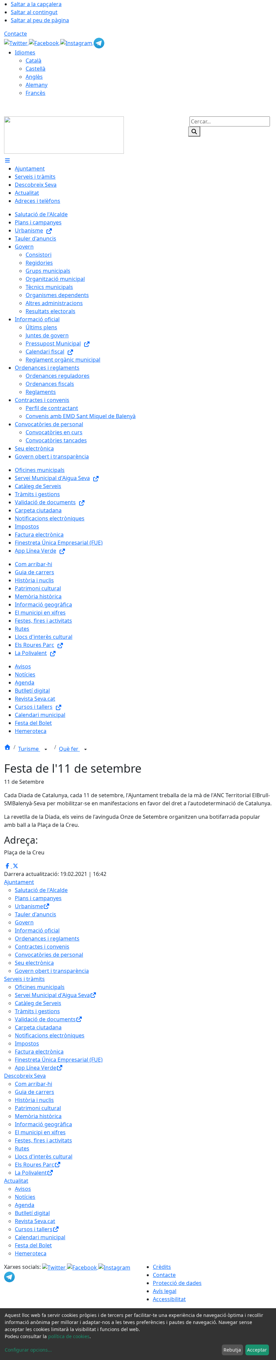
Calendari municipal (40, 1237)
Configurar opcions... (28, 1350)
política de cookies (69, 1336)
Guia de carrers (34, 1092)
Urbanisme (29, 906)
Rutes (22, 1148)
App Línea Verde (35, 1067)
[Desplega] (45, 749)
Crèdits (162, 1267)
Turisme (29, 748)
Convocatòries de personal (49, 954)
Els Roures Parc (34, 1164)
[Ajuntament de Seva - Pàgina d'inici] (64, 134)
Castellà (35, 68)
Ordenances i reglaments (47, 938)
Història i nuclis (34, 1100)
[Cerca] (194, 131)
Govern (24, 922)
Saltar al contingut (34, 12)
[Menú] (7, 160)
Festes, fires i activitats (43, 1140)
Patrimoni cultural (38, 1108)
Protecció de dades (177, 1283)
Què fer (69, 748)
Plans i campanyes (38, 898)
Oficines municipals (40, 987)
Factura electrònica (39, 1051)
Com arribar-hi (33, 1084)
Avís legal (164, 1291)
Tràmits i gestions (37, 1011)
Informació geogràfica (43, 1124)
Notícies (25, 1197)
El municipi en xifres (40, 1132)
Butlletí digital (32, 1213)
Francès (35, 93)
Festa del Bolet (33, 1245)
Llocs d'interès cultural (43, 1156)
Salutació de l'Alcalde (41, 890)
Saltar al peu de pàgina (40, 20)
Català (33, 60)
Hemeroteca (30, 1253)
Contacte (15, 33)
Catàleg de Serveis (38, 1003)
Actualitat (16, 1180)
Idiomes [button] (25, 52)
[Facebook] (44, 42)
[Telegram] (99, 42)
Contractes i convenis (42, 946)
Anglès (34, 76)
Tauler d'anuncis (35, 914)
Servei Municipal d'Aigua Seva (52, 995)
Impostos (27, 1043)
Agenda (24, 1205)
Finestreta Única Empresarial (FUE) (59, 1059)
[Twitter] (16, 42)
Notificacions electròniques (49, 1035)
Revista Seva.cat (35, 1221)
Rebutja (232, 1350)
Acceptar (257, 1350)
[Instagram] (77, 42)
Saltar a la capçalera (36, 4)
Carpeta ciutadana (38, 1027)
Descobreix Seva (25, 1075)
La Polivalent (31, 1172)
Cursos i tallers (34, 1229)
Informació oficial (37, 930)
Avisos (23, 1188)
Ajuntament (19, 882)
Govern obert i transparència (52, 971)
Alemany (36, 84)
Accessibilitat (169, 1299)
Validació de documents (45, 1019)
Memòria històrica (38, 1116)
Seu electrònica (34, 962)
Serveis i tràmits (24, 979)
